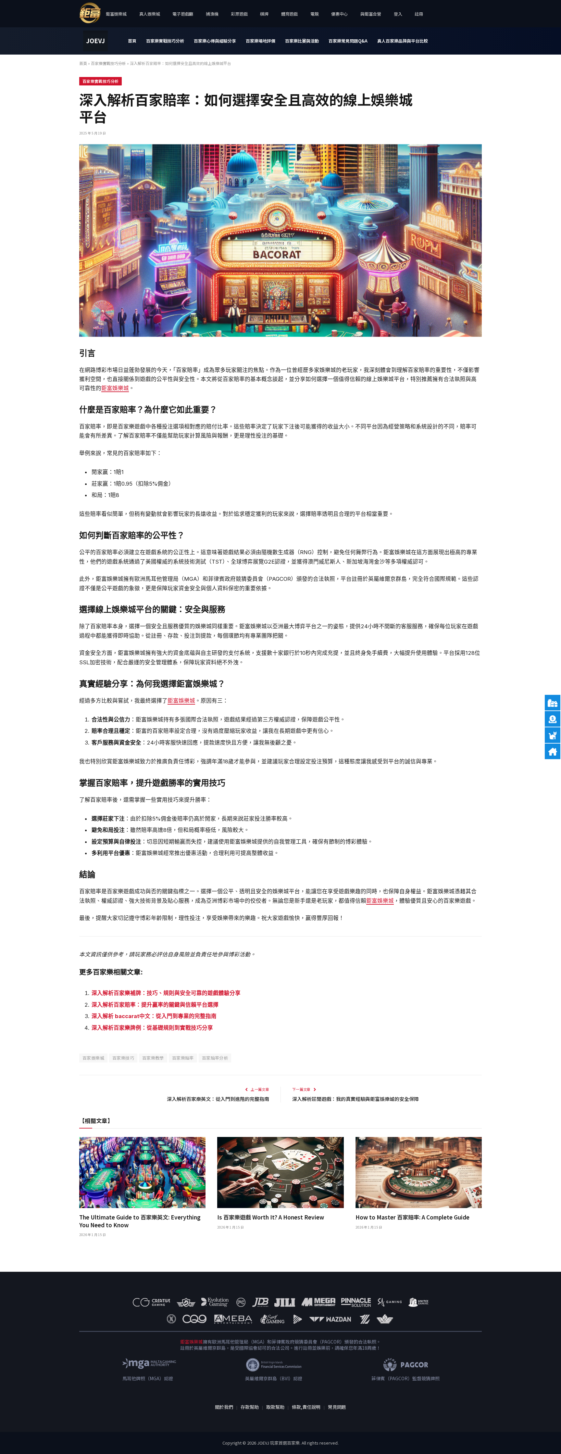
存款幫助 (250, 1407)
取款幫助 (275, 1407)
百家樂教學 (153, 1058)
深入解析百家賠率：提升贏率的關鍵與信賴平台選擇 (155, 1004)
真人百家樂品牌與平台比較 (402, 41)
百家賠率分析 (215, 1058)
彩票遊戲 (239, 14)
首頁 (132, 41)
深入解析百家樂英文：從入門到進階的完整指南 (218, 1098)
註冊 (419, 14)
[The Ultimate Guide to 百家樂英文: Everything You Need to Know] (142, 1172)
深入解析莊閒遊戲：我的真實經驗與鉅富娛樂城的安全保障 (355, 1098)
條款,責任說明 (306, 1407)
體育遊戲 (289, 14)
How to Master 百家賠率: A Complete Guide (412, 1217)
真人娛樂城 (149, 14)
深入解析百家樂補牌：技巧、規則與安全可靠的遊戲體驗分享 (166, 993)
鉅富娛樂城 (116, 14)
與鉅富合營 (370, 14)
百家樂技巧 (123, 1058)
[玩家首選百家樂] (95, 41)
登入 (398, 14)
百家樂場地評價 (260, 41)
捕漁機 (212, 14)
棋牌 (264, 14)
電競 (314, 14)
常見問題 (337, 1407)
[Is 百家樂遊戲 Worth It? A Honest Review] (280, 1172)
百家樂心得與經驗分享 (215, 41)
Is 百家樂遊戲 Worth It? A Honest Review (270, 1217)
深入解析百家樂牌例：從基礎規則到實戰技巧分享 (152, 1028)
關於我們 (224, 1407)
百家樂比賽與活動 (302, 41)
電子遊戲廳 (182, 14)
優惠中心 (339, 14)
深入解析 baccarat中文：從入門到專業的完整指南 (154, 1016)
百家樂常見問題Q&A (348, 41)
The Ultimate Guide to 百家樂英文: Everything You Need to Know (140, 1220)
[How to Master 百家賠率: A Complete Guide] (418, 1172)
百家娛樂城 (93, 1058)
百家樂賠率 (183, 1058)
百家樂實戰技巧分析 (165, 41)
